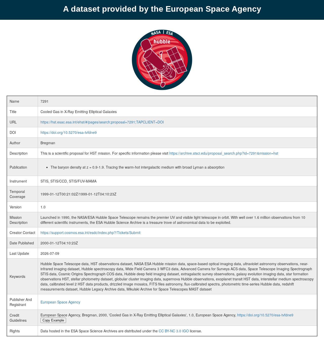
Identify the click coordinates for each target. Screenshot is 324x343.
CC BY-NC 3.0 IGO (174, 330)
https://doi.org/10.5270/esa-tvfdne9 (68, 132)
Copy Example (53, 320)
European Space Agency (60, 301)
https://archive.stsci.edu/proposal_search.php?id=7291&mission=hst (223, 153)
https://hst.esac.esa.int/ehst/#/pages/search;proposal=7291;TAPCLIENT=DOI (102, 121)
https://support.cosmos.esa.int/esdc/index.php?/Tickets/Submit (90, 232)
